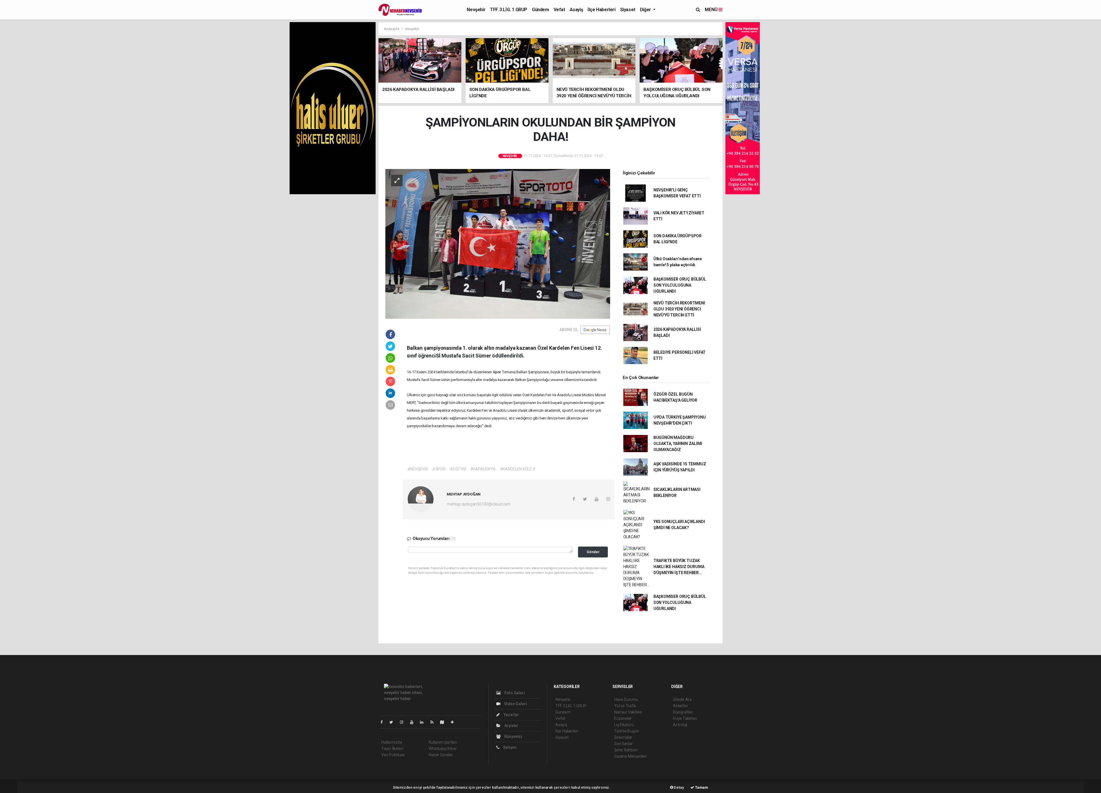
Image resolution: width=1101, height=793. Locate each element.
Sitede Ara (682, 699)
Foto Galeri (514, 693)
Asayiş (576, 9)
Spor (497, 372)
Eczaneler (623, 718)
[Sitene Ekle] (454, 722)
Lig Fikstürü (624, 724)
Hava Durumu (626, 699)
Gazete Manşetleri (630, 756)
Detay (678, 787)
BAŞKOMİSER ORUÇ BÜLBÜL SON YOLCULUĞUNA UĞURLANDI (679, 285)
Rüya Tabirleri (685, 718)
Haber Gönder (441, 755)
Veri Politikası (393, 755)
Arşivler (510, 725)
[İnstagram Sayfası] (404, 722)
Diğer (646, 9)
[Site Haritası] (444, 722)
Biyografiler (683, 712)
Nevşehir (476, 9)
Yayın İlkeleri (392, 748)
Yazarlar (511, 714)
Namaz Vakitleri (628, 712)
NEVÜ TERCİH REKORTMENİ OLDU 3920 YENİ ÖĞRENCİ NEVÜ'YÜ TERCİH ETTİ (679, 309)
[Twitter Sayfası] (393, 722)
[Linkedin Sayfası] (424, 722)
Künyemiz (512, 736)
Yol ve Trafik (625, 705)
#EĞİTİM (458, 469)
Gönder (593, 552)
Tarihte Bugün (626, 731)
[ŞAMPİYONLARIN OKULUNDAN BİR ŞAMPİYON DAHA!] (497, 243)
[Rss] (434, 722)
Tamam (701, 787)
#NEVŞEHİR (417, 469)
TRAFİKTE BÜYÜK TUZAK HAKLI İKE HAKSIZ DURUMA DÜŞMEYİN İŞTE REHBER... (678, 566)
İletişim (509, 747)
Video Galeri (515, 703)
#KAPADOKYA (483, 469)
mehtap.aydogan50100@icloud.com (479, 504)
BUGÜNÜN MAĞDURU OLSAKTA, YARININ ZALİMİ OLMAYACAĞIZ (677, 443)
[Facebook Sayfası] (383, 722)
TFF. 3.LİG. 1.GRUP (508, 9)
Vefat (559, 9)
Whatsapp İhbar (442, 748)
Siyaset (627, 9)
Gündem (540, 9)
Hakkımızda (391, 742)
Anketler (680, 705)
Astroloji (680, 724)
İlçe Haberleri (601, 9)
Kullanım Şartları (443, 742)
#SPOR (439, 469)
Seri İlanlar (623, 743)
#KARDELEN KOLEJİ (517, 469)
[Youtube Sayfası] (414, 722)
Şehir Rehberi (626, 750)
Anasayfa (392, 29)
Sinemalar (623, 737)
